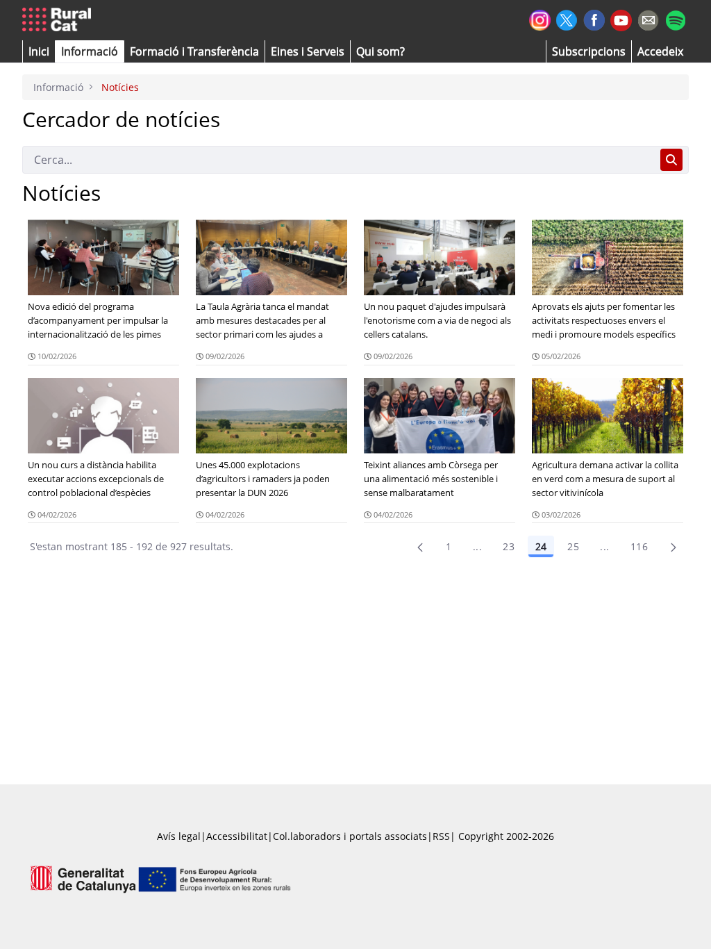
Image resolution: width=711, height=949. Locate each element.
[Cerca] (671, 160)
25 (573, 546)
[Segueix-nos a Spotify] (675, 18)
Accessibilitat (236, 836)
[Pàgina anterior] (420, 547)
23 (509, 546)
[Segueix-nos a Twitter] (567, 18)
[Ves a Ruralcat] (59, 20)
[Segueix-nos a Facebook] (594, 18)
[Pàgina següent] (673, 547)
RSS (441, 836)
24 (540, 546)
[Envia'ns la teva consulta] (648, 18)
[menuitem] (194, 51)
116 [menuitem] (639, 546)
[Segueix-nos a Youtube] (621, 19)
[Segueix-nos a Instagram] (540, 18)
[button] (39, 51)
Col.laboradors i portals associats (350, 836)
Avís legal (179, 836)
